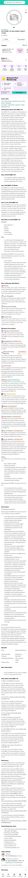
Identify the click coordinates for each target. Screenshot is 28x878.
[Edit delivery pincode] (26, 60)
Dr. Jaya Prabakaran (12, 860)
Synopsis (17, 104)
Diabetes (5, 35)
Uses (2, 101)
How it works (8, 101)
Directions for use (17, 101)
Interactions (11, 104)
